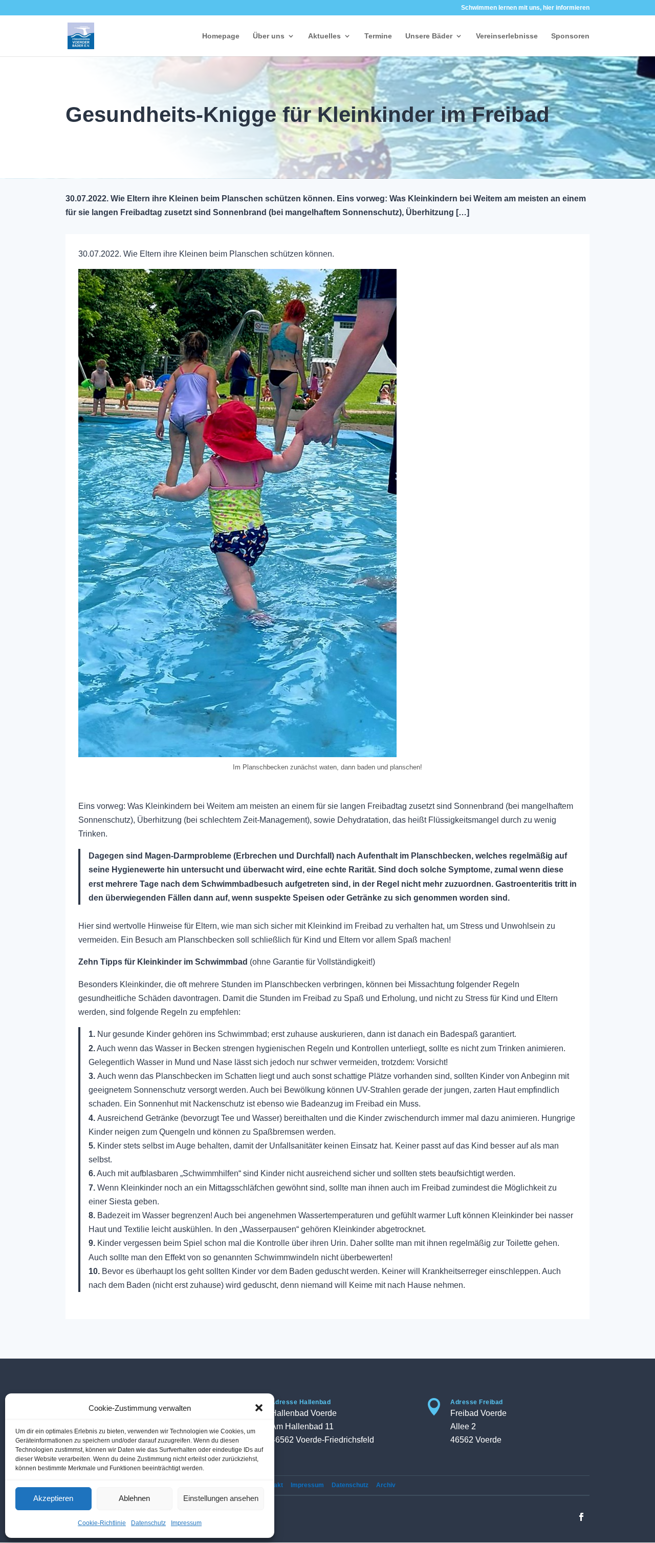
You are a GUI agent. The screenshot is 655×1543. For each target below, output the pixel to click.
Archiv (386, 1485)
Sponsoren (570, 36)
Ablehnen (134, 1498)
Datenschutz (148, 1523)
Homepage (220, 36)
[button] (259, 1408)
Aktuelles (324, 36)
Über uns (269, 36)
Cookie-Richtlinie (102, 1523)
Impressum (186, 1523)
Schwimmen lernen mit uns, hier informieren (525, 8)
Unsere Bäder (428, 36)
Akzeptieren (53, 1498)
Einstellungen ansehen (220, 1498)
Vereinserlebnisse (507, 36)
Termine (378, 36)
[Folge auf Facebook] (581, 1517)
